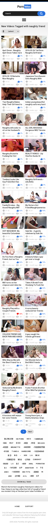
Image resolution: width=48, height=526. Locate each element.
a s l (25, 476)
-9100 (6, 451)
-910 (33, 443)
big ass (41, 443)
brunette (15, 447)
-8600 (5, 464)
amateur (29, 468)
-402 (25, 443)
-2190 (17, 476)
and (10, 476)
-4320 (5, 447)
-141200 (13, 468)
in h (37, 455)
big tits (26, 472)
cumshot (37, 459)
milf (11, 443)
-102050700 (39, 447)
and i (6, 472)
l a (31, 455)
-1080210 (10, 459)
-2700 (27, 459)
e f (37, 476)
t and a (15, 451)
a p (20, 468)
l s (12, 464)
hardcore (26, 451)
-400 (32, 476)
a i (17, 463)
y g (41, 468)
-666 (5, 443)
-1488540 (38, 439)
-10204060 (39, 451)
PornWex (21, 522)
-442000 (26, 447)
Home (17, 506)
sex (25, 455)
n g (15, 455)
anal (31, 464)
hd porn (20, 439)
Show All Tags (24, 482)
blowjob (8, 439)
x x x (18, 443)
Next (30, 432)
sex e (29, 439)
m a (20, 459)
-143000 (16, 472)
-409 (24, 464)
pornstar (40, 464)
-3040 (36, 472)
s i (5, 468)
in (42, 472)
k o (9, 455)
